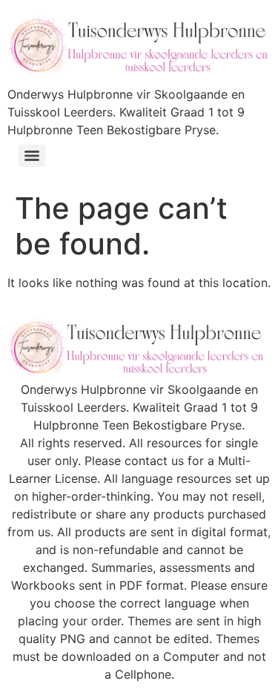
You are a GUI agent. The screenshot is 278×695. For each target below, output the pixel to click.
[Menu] (32, 156)
